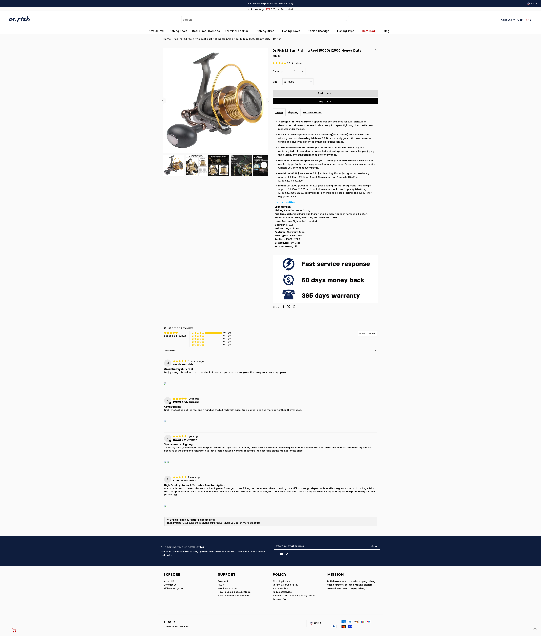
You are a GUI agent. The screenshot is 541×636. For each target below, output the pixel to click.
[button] (280, 63)
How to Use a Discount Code (234, 592)
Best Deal (369, 31)
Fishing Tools (291, 31)
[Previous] (163, 101)
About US (168, 581)
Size (275, 81)
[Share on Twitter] (288, 307)
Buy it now (325, 101)
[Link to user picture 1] (165, 383)
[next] (376, 50)
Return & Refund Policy (285, 584)
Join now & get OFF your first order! (270, 9)
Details (279, 112)
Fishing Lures (265, 31)
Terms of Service (282, 592)
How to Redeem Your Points (233, 595)
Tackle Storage (318, 31)
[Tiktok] (287, 554)
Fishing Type (345, 31)
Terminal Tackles (237, 31)
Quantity (278, 71)
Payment (223, 581)
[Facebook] (276, 554)
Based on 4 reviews (175, 336)
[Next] (269, 101)
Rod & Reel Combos (206, 31)
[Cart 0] (14, 630)
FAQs (221, 584)
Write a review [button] (367, 333)
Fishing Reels (178, 31)
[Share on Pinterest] (294, 307)
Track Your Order (227, 588)
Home (167, 39)
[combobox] (261, 19)
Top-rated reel (183, 39)
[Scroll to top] (535, 628)
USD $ (534, 3)
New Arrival (156, 31)
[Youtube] (281, 554)
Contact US (170, 584)
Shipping (293, 112)
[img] (180, 361)
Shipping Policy (281, 581)
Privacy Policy (280, 588)
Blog (386, 31)
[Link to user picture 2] (168, 462)
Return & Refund (312, 112)
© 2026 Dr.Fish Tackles (176, 626)
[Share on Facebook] (283, 307)
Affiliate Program (173, 588)
